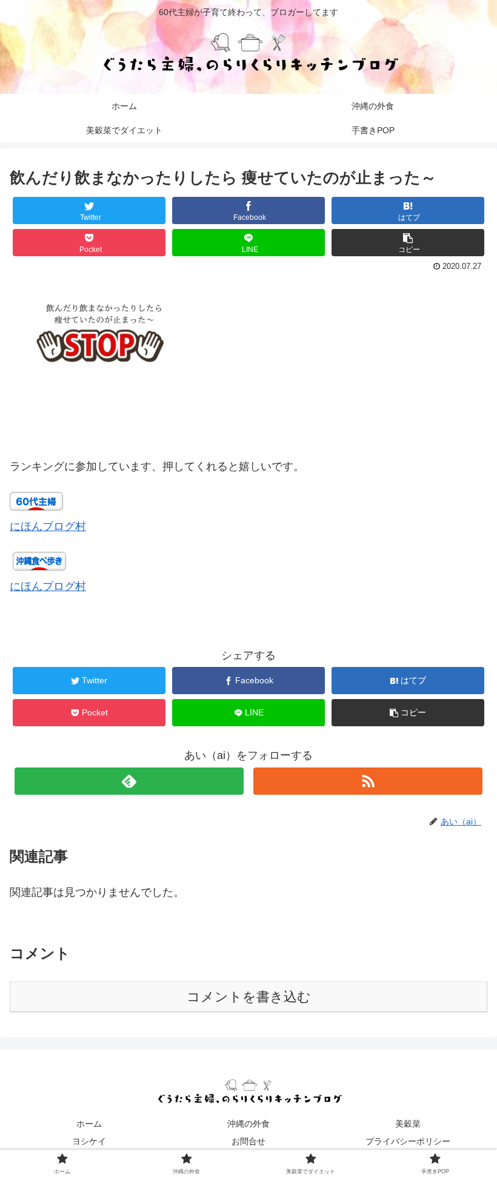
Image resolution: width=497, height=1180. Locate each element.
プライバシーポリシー (407, 1141)
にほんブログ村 (48, 526)
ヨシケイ (89, 1141)
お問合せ (248, 1141)
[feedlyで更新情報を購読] (129, 781)
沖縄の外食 (248, 1124)
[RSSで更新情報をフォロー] (367, 781)
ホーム (89, 1124)
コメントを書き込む (249, 996)
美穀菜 (408, 1124)
